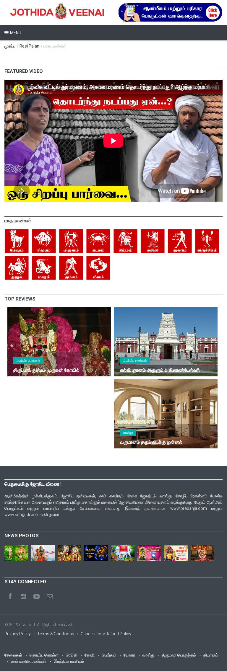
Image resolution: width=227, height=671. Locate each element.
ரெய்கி (71, 655)
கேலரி (90, 655)
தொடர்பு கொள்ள (44, 655)
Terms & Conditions (55, 633)
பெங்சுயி (109, 655)
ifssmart (27, 624)
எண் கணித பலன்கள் (28, 661)
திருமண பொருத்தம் (179, 655)
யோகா (129, 655)
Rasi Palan (29, 46)
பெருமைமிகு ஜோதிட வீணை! (32, 484)
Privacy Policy (17, 633)
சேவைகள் (13, 655)
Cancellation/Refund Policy (106, 633)
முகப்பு (9, 46)
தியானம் (210, 655)
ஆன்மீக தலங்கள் (28, 361)
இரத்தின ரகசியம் (69, 661)
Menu (15, 32)
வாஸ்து (128, 433)
